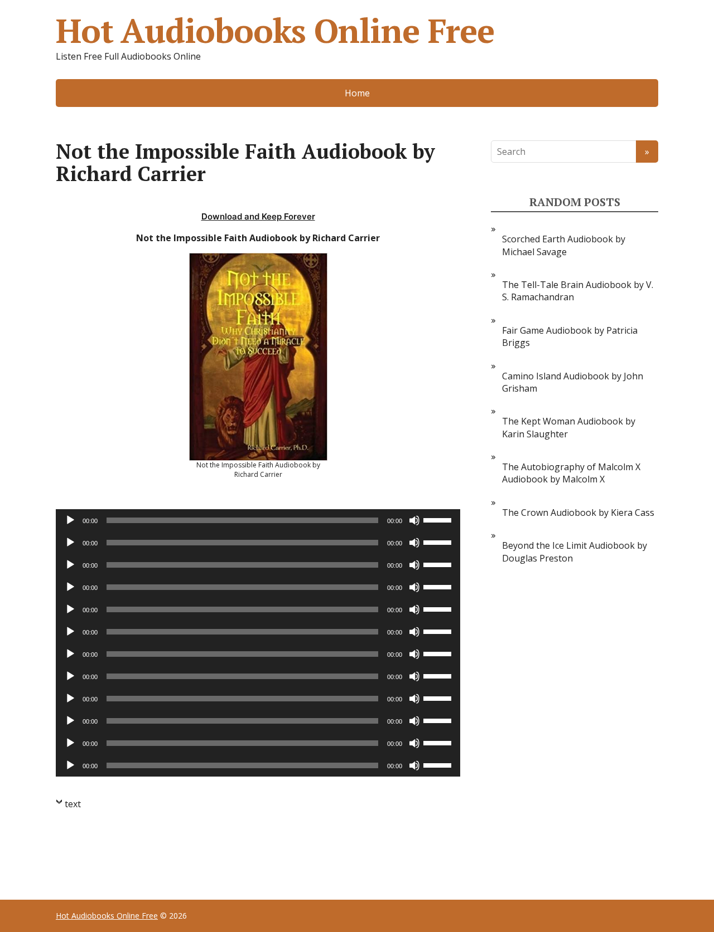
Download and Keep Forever (258, 216)
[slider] (439, 519)
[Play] (70, 520)
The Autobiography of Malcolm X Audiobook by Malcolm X (571, 473)
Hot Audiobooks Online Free (275, 31)
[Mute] (414, 520)
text (73, 804)
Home (357, 93)
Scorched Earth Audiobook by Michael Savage (563, 245)
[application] (258, 520)
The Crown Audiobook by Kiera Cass (578, 512)
